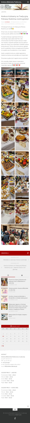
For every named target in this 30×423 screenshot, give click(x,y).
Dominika (7, 22)
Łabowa (3, 12)
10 (3, 336)
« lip (2, 346)
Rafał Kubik (18, 415)
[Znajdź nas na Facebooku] (28, 253)
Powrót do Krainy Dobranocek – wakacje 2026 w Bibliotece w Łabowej (18, 281)
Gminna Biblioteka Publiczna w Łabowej (12, 2)
